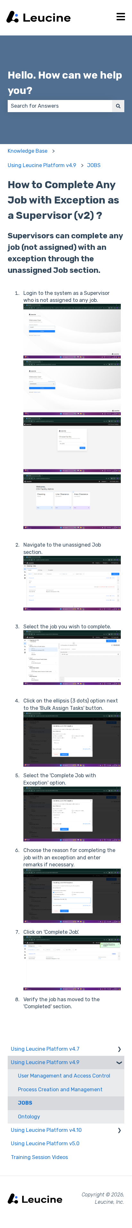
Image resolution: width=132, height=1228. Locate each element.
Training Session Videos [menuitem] (39, 1157)
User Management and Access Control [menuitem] (64, 1076)
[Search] (118, 106)
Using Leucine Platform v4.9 (42, 165)
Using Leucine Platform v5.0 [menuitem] (45, 1143)
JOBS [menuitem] (25, 1103)
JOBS (94, 165)
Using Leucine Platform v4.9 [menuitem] (45, 1062)
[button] (119, 1049)
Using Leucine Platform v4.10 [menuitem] (46, 1130)
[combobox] (60, 106)
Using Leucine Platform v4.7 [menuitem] (45, 1049)
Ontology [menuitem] (29, 1117)
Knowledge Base (27, 151)
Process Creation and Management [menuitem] (60, 1089)
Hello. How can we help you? (65, 82)
